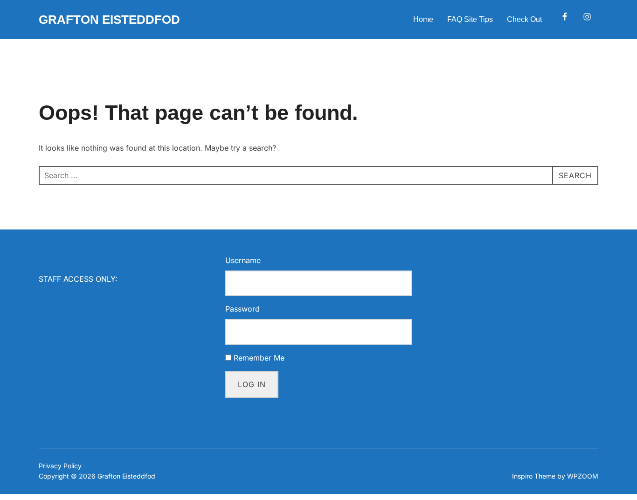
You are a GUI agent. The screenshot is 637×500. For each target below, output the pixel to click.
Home (423, 19)
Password (242, 308)
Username (243, 260)
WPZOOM (582, 476)
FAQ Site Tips (470, 19)
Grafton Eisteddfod (109, 20)
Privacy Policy (60, 466)
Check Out (524, 19)
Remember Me (259, 357)
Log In (252, 384)
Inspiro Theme (533, 476)
